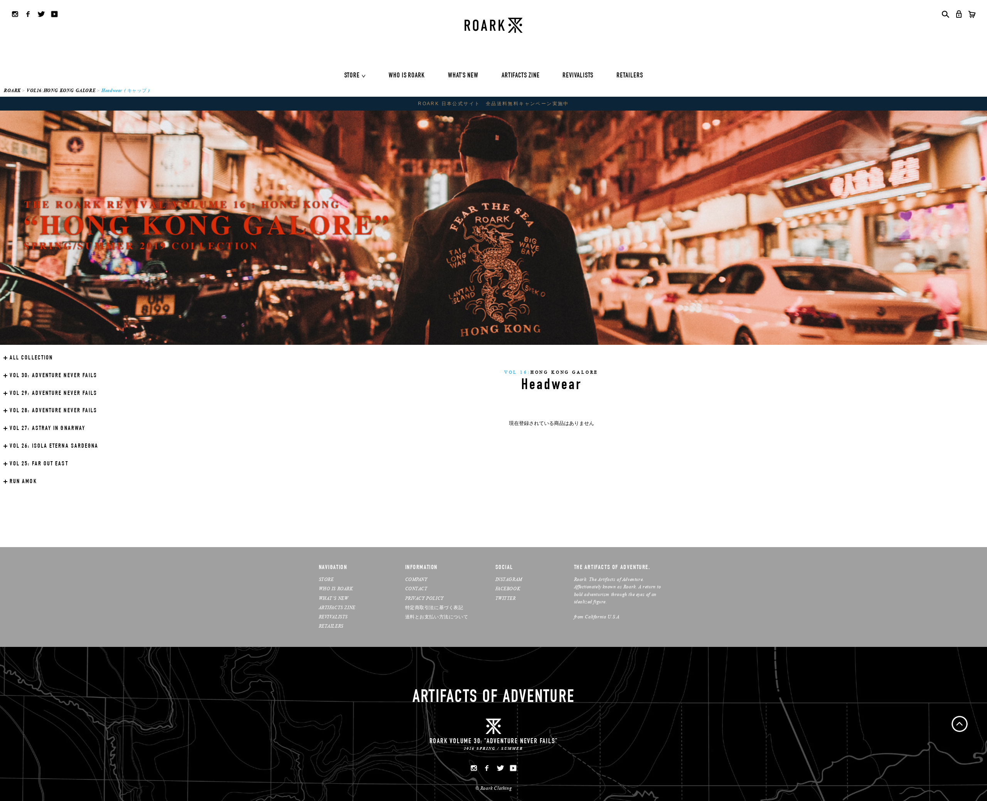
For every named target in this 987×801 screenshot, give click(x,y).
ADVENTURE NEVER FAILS (53, 376)
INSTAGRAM (508, 579)
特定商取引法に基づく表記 (434, 607)
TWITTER (505, 598)
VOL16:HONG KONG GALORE (61, 90)
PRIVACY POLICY (424, 598)
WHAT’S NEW (334, 598)
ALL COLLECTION (31, 358)
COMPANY (416, 579)
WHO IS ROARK (407, 75)
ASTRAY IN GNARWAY (47, 429)
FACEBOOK (507, 588)
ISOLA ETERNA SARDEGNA (54, 446)
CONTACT (416, 588)
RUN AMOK (23, 482)
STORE (352, 75)
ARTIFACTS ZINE (521, 75)
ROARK (12, 90)
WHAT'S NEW (463, 75)
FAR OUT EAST (39, 464)
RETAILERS (629, 75)
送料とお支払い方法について (436, 617)
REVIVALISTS (578, 75)
